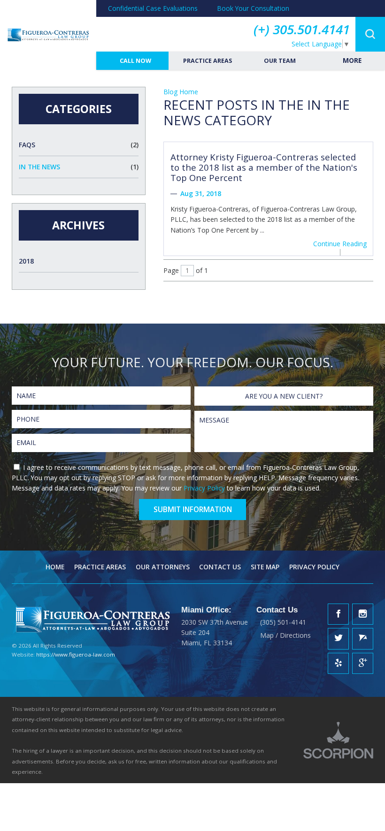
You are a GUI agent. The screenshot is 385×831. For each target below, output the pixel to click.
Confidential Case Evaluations (153, 8)
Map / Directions (285, 635)
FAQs (79, 144)
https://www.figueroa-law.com (75, 654)
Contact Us (220, 566)
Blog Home (180, 91)
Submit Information (193, 509)
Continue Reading (340, 243)
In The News (79, 166)
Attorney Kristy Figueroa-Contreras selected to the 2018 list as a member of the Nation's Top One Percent (263, 167)
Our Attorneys (163, 566)
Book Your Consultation (253, 8)
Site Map (265, 566)
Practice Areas (207, 61)
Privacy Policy (204, 487)
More (351, 60)
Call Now (134, 61)
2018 (26, 261)
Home (55, 566)
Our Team (279, 61)
